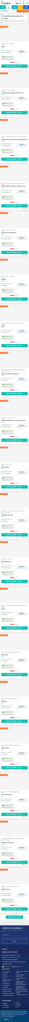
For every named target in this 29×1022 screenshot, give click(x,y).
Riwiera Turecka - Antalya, (12, 323)
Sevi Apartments (6, 561)
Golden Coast (5, 889)
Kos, (7, 464)
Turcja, (3, 230)
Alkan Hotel (4, 654)
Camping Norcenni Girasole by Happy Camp (14, 139)
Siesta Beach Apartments (8, 232)
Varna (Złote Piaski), (12, 605)
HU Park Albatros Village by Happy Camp (13, 186)
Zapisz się (14, 941)
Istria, (10, 90)
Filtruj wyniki (23, 10)
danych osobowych (10, 1016)
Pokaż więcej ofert (14, 917)
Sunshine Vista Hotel (7, 842)
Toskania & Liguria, (11, 136)
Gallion (3, 325)
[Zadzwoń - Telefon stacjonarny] (20, 3)
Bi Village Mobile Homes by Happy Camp (13, 420)
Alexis (3, 46)
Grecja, (3, 43)
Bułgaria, (4, 605)
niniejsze (25, 1013)
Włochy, (3, 136)
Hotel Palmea (5, 748)
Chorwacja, (4, 90)
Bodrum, (8, 230)
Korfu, (7, 43)
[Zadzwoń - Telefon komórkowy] (23, 3)
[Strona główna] (5, 3)
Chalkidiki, (9, 791)
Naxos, (8, 886)
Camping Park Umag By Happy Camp (12, 93)
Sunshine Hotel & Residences (10, 374)
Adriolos (3, 279)
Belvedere (4, 701)
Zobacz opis (24, 68)
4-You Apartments (6, 794)
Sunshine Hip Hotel (7, 515)
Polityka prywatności (7, 964)
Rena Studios (5, 467)
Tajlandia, (4, 369)
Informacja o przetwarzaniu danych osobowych (13, 961)
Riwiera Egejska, (10, 652)
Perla (2, 608)
